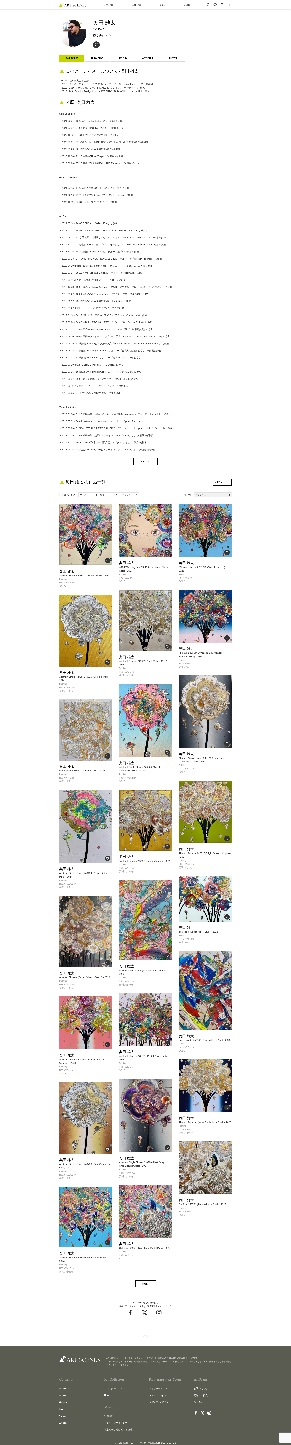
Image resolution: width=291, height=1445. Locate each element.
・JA (229, 4)
